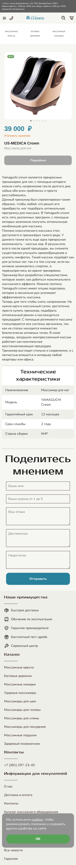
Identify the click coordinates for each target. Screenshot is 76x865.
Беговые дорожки (18, 676)
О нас (8, 786)
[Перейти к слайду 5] (42, 120)
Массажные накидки (20, 684)
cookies (37, 819)
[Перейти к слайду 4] (39, 120)
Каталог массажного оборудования (31, 812)
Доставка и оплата (18, 795)
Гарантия (11, 859)
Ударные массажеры (20, 693)
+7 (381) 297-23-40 (19, 765)
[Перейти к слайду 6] (45, 120)
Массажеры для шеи (20, 701)
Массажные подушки (20, 735)
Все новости (13, 850)
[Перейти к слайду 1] (31, 120)
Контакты (11, 803)
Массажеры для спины (21, 718)
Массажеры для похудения (25, 727)
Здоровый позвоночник (22, 743)
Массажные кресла (19, 667)
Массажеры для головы (22, 710)
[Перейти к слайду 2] (33, 120)
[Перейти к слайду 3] (36, 120)
